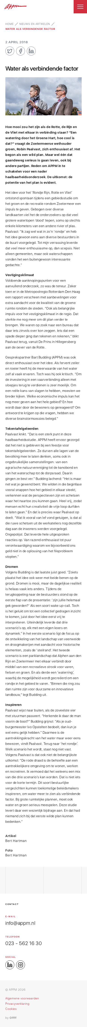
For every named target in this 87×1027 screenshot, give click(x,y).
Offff (13, 1017)
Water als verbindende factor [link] (30, 29)
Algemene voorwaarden (22, 998)
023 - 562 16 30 (23, 943)
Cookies (11, 1009)
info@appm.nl (20, 923)
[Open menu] (80, 6)
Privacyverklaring (17, 1003)
